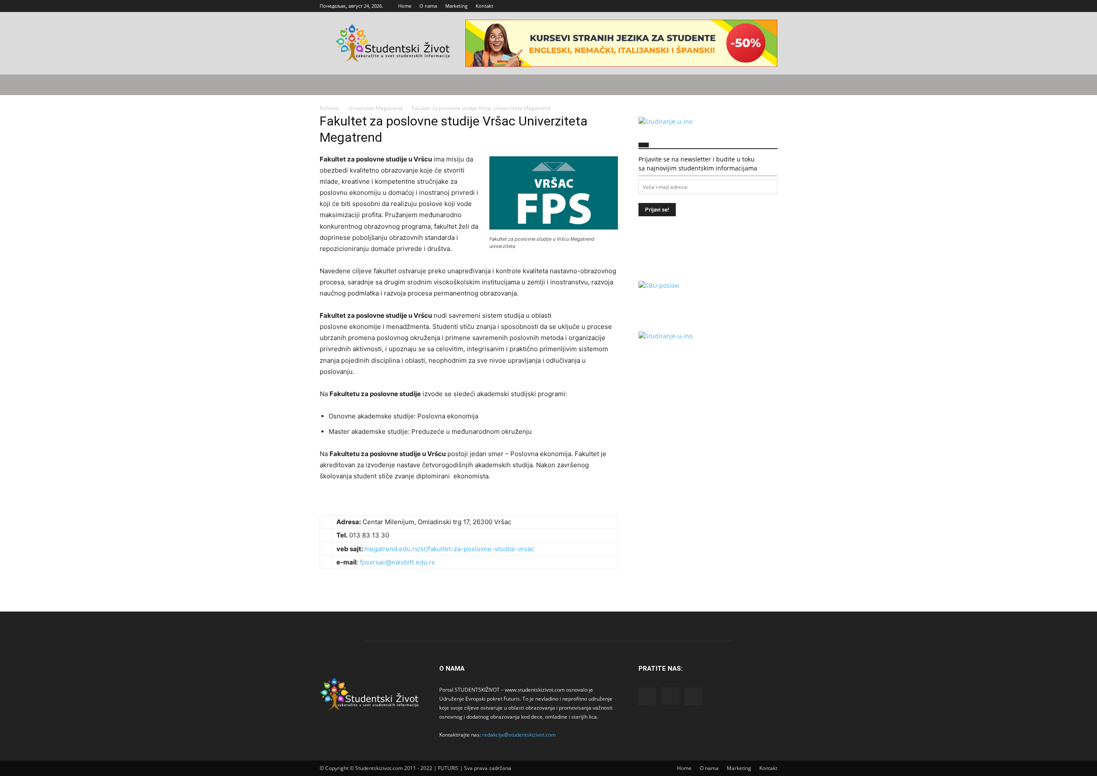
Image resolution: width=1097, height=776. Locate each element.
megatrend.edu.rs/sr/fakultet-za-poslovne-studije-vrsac (449, 549)
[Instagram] (756, 6)
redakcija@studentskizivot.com (519, 734)
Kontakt (484, 6)
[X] (770, 6)
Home (404, 6)
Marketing (456, 6)
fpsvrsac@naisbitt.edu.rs (397, 562)
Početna (329, 108)
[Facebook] (742, 6)
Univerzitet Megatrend (375, 108)
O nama (428, 6)
